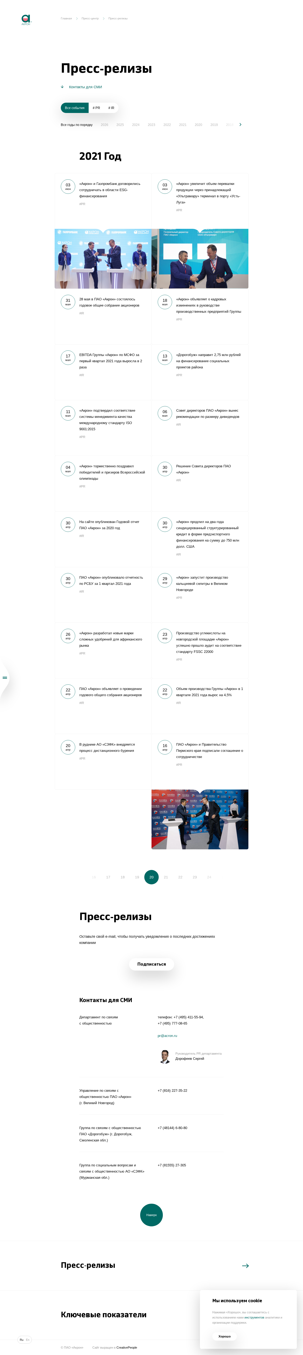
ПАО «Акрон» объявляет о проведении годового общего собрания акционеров (103, 706)
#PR (82, 204)
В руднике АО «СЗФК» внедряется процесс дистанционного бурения (103, 762)
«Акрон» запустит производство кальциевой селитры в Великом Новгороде (200, 595)
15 (79, 877)
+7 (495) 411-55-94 (188, 1017)
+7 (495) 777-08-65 (172, 1023)
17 (108, 877)
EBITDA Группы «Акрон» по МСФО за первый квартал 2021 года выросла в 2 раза (103, 372)
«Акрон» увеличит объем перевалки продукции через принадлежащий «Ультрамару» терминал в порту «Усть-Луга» (200, 231)
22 (180, 877)
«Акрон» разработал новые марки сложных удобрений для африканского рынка (103, 650)
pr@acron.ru (167, 1036)
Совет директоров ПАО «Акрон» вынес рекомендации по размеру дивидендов (200, 428)
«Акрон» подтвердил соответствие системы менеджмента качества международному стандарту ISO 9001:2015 (103, 428)
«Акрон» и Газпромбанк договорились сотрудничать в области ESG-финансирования (103, 231)
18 (123, 877)
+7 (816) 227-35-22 (172, 1091)
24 (209, 877)
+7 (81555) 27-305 (172, 1165)
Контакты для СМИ (85, 87)
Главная (66, 18)
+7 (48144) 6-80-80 (172, 1128)
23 (195, 877)
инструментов (254, 1317)
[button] (237, 124)
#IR (81, 313)
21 (166, 877)
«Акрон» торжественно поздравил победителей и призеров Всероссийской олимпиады (103, 483)
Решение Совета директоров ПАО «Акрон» (200, 483)
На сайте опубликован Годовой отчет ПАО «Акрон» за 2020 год (103, 539)
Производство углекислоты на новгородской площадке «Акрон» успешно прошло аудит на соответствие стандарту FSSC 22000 (200, 650)
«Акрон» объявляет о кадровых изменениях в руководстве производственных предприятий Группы (200, 316)
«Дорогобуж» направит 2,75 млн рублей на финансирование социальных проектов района (200, 372)
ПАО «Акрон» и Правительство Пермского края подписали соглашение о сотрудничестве (200, 791)
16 (94, 877)
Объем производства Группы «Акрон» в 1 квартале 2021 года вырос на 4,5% (200, 706)
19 (137, 877)
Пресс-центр (90, 18)
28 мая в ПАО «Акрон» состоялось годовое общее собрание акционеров (103, 316)
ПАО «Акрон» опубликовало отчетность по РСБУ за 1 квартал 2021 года (103, 595)
